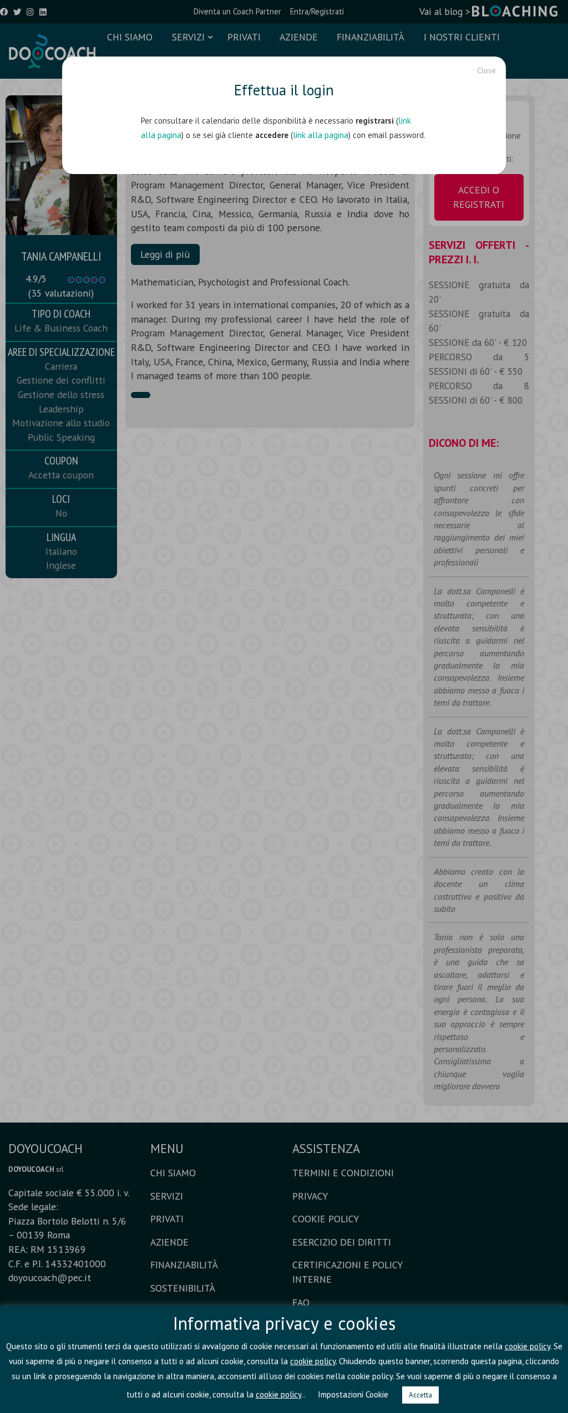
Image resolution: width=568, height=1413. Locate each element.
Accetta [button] (420, 1395)
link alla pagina (320, 135)
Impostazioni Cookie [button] (353, 1394)
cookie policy (527, 1346)
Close (486, 70)
